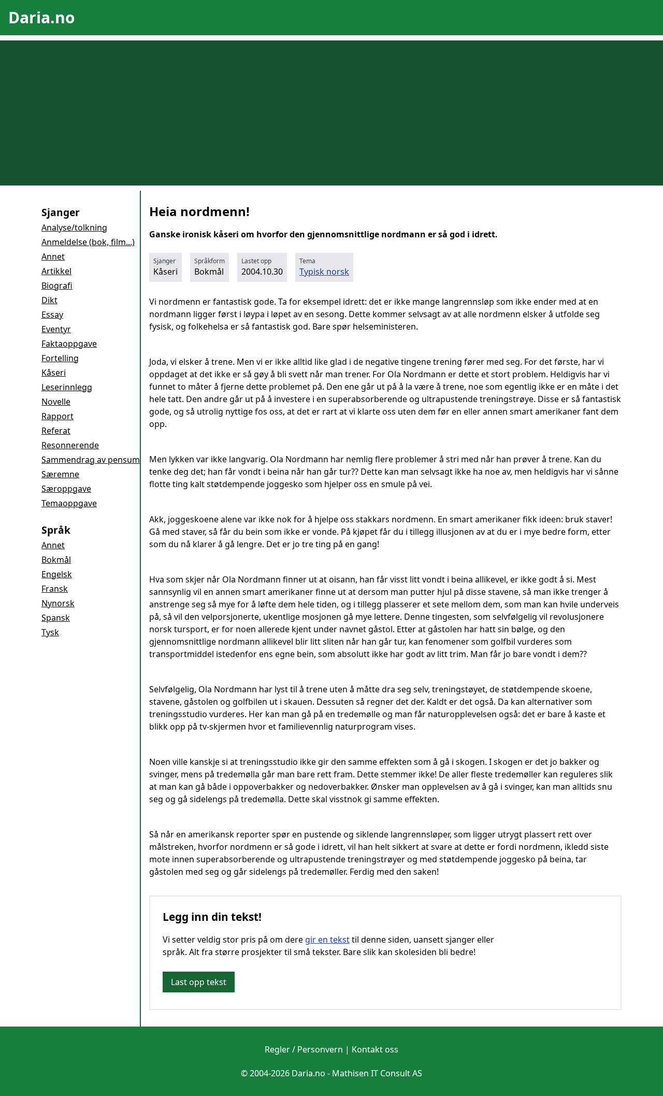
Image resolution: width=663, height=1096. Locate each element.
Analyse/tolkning (74, 227)
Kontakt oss (375, 1049)
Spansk (55, 617)
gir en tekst (327, 939)
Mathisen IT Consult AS (377, 1073)
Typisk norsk (324, 271)
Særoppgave (66, 488)
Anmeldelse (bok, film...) (88, 242)
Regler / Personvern (304, 1049)
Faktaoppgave (69, 343)
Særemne (60, 474)
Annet (53, 256)
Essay (52, 314)
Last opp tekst (198, 982)
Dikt (49, 300)
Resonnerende (70, 445)
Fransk (54, 588)
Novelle (55, 401)
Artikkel (56, 271)
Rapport (57, 416)
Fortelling (60, 358)
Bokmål (56, 559)
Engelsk (56, 574)
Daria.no (41, 17)
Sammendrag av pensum (90, 459)
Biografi (57, 285)
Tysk (50, 632)
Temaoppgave (69, 503)
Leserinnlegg (66, 387)
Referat (55, 430)
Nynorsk (58, 603)
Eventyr (56, 329)
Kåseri (53, 372)
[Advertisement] (331, 113)
